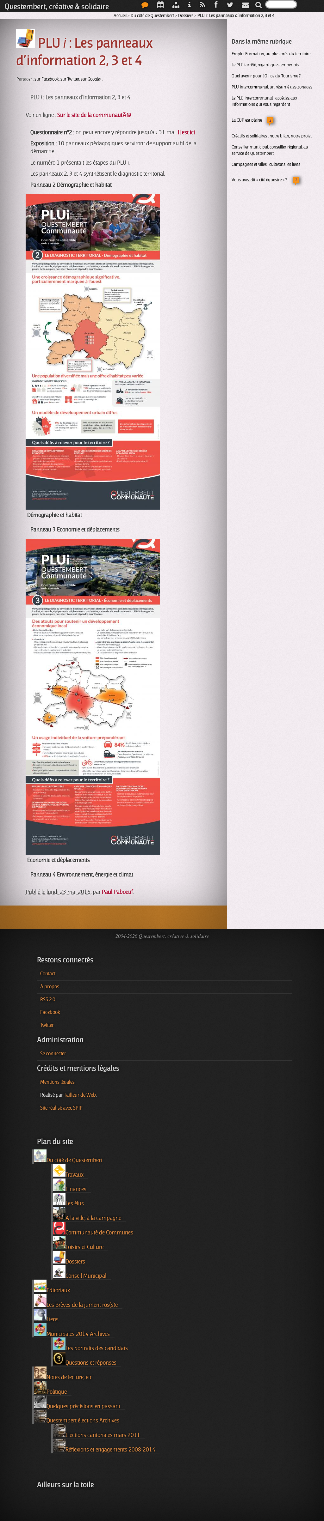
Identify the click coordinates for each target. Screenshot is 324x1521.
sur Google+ (91, 79)
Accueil (120, 15)
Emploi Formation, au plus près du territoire (271, 53)
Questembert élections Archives (83, 1420)
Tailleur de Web (80, 1095)
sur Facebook (46, 79)
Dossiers (185, 15)
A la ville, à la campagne (93, 1218)
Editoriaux (58, 1290)
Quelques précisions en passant (83, 1406)
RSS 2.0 (47, 1000)
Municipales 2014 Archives (78, 1334)
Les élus (74, 1203)
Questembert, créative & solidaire (57, 6)
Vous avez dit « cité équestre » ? (260, 179)
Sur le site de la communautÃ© (94, 115)
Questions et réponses (90, 1363)
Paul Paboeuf (117, 892)
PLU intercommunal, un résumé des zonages (272, 86)
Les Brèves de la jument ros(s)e (82, 1305)
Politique (57, 1392)
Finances (75, 1189)
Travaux (74, 1175)
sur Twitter (69, 79)
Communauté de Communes (99, 1232)
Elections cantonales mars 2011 (102, 1435)
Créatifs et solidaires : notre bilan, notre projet (272, 135)
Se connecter (53, 1054)
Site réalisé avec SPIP (61, 1108)
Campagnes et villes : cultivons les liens (266, 164)
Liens (53, 1319)
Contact (47, 974)
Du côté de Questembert (152, 15)
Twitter (47, 1025)
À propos (49, 987)
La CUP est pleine (247, 120)
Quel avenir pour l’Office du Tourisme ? (266, 75)
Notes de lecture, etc (69, 1377)
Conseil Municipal (85, 1276)
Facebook (50, 1012)
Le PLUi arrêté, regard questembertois (265, 64)
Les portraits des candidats (96, 1348)
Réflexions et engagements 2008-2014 (110, 1449)
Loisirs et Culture (84, 1247)
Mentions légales (57, 1082)
